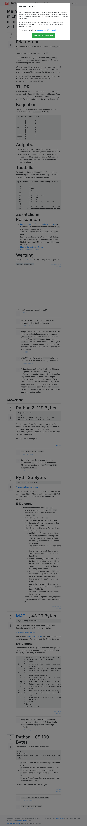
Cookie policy (40, 30)
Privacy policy (52, 30)
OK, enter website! (43, 35)
